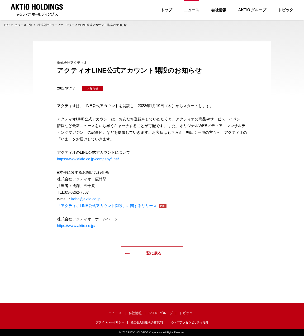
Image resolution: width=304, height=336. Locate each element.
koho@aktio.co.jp (85, 199)
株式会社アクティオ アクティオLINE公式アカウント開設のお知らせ (82, 25)
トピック (285, 10)
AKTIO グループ (252, 10)
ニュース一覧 (23, 25)
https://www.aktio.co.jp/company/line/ (88, 159)
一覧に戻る (152, 253)
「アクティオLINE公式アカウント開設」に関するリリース (107, 206)
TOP (7, 25)
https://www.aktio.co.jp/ (76, 226)
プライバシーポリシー (110, 322)
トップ (166, 10)
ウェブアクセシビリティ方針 (189, 322)
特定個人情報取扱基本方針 (148, 322)
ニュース (191, 10)
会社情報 (218, 10)
